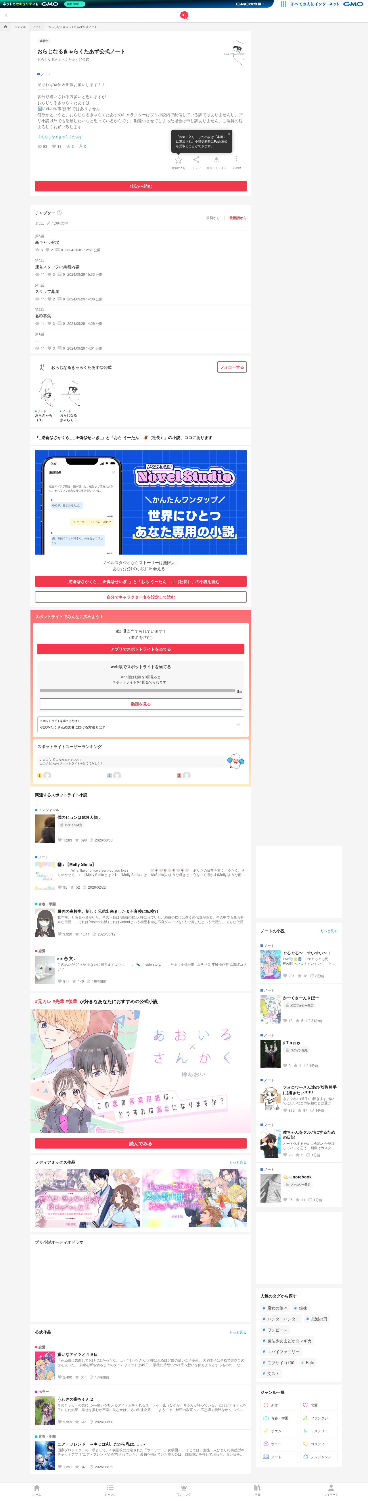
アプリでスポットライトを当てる (141, 649)
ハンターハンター (281, 1319)
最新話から (238, 217)
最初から (213, 217)
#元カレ (43, 1001)
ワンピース (275, 1330)
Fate (307, 1362)
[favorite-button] (178, 159)
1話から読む (141, 186)
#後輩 (71, 1001)
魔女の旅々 (275, 1308)
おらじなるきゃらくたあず (61, 136)
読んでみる (140, 1143)
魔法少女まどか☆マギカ (287, 1340)
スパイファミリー (281, 1351)
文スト (271, 1373)
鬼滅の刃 (316, 1319)
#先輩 (58, 1001)
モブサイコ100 (278, 1362)
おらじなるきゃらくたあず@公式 (63, 59)
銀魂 (300, 1308)
